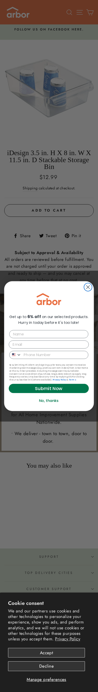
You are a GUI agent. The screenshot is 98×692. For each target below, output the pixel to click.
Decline (46, 666)
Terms (72, 379)
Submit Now (49, 388)
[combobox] (16, 354)
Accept (46, 653)
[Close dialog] (88, 287)
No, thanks (49, 400)
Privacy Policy (67, 639)
